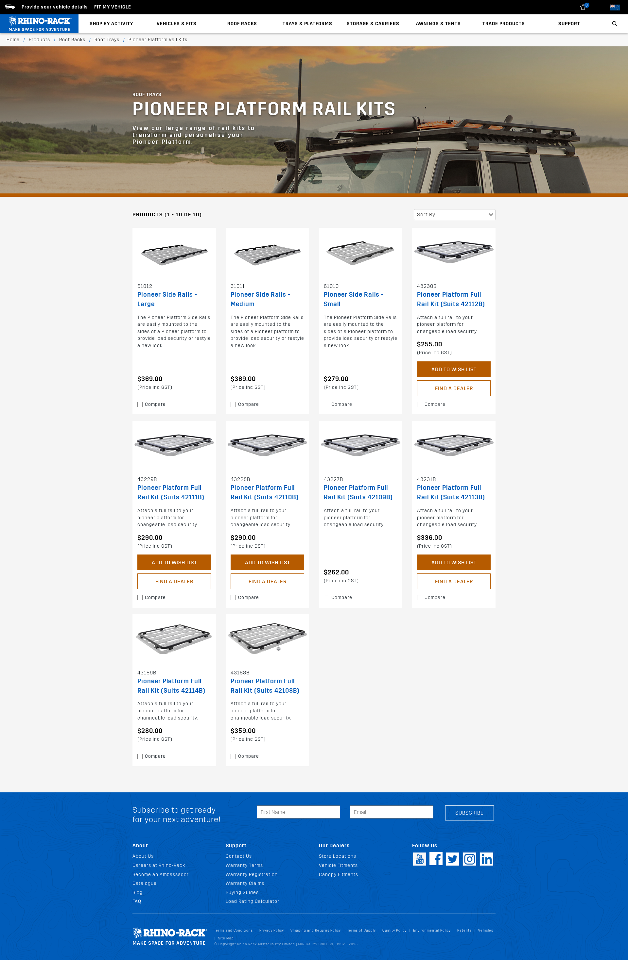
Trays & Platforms (307, 23)
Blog (137, 892)
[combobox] (455, 214)
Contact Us (239, 856)
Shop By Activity (111, 23)
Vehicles (485, 930)
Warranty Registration (252, 874)
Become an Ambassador (160, 874)
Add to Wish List (454, 369)
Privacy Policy (271, 930)
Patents (464, 930)
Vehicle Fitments (338, 865)
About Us (143, 856)
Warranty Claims (245, 883)
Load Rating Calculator (252, 901)
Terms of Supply (361, 930)
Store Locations (337, 856)
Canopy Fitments (338, 874)
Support (569, 23)
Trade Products (503, 23)
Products (39, 39)
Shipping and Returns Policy (315, 930)
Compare (155, 404)
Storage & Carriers (373, 23)
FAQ (136, 901)
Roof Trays (107, 39)
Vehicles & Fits (177, 23)
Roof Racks (242, 23)
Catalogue (144, 883)
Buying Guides (242, 892)
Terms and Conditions (233, 930)
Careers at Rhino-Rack (158, 865)
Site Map (226, 938)
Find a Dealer (454, 388)
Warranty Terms (244, 865)
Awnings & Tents (438, 23)
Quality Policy (394, 930)
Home (13, 39)
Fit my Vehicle (112, 7)
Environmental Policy (432, 930)
